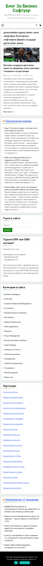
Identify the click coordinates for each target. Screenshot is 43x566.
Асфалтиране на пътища (13, 413)
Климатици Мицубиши (12, 461)
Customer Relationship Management (18, 304)
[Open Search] (36, 25)
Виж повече (8, 112)
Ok (16, 563)
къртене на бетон (10, 392)
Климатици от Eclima (12, 456)
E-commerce (9, 308)
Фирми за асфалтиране (13, 397)
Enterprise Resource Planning (15, 313)
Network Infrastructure (13, 322)
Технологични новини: (18, 121)
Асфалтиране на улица (12, 445)
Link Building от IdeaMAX (13, 419)
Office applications (11, 327)
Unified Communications (14, 363)
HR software (9, 317)
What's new (9, 60)
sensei (7, 75)
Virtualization (9, 368)
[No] (40, 560)
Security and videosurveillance (16, 340)
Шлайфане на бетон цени (13, 467)
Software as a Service (13, 350)
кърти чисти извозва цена (14, 408)
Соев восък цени (10, 477)
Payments (8, 331)
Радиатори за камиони (13, 424)
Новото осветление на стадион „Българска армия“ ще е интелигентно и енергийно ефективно (21, 528)
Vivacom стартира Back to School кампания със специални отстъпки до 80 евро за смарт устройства (22, 537)
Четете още (24, 563)
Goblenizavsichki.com (11, 435)
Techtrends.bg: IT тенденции (21, 499)
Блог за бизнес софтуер (21, 8)
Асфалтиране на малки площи (16, 483)
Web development (11, 373)
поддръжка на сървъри (13, 403)
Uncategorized (10, 359)
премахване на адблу (12, 488)
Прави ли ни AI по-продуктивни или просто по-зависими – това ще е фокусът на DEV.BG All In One (22, 518)
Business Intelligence (12, 294)
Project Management (12, 336)
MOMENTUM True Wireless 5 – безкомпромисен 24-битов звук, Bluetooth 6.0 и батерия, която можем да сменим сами (22, 509)
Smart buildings (10, 345)
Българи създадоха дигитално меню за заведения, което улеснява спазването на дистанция (21, 68)
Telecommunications (12, 354)
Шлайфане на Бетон (11, 440)
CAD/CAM (8, 299)
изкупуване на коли (11, 451)
